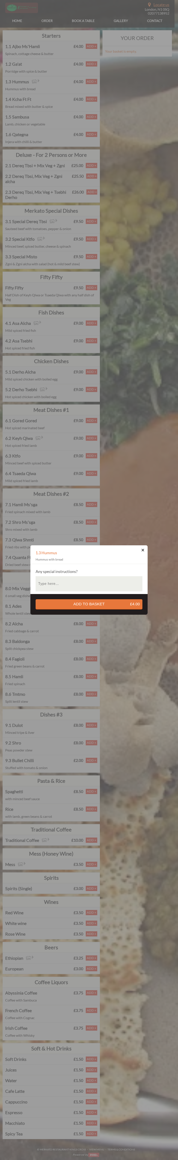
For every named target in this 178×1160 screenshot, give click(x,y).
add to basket (106, 604)
